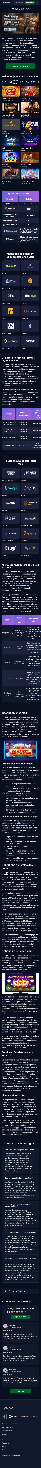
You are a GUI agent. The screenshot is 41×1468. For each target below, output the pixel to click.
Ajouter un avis (20, 1317)
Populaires (5, 82)
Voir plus (20, 1391)
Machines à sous (33, 81)
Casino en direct (15, 82)
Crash (24, 82)
